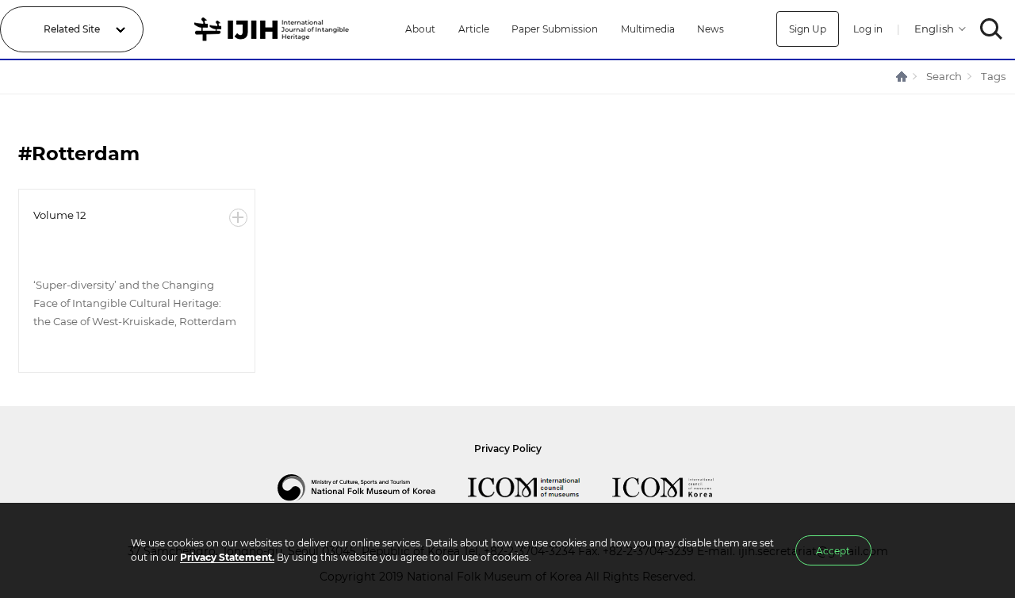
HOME (902, 76)
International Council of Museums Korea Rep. (678, 488)
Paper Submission (554, 29)
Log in (868, 29)
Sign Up (807, 29)
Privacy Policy (508, 448)
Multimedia (648, 29)
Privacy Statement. (227, 557)
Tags (993, 76)
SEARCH (991, 29)
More (238, 218)
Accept (833, 551)
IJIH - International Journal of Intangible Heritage (274, 29)
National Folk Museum (373, 488)
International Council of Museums (540, 488)
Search (944, 76)
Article (473, 29)
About (420, 29)
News (710, 29)
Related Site (72, 29)
